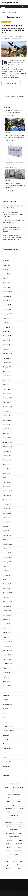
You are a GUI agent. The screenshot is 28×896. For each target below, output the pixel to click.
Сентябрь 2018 (7, 664)
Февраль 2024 (7, 398)
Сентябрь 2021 (7, 513)
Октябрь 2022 (7, 455)
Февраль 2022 (7, 491)
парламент (9, 847)
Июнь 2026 (6, 274)
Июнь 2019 (6, 624)
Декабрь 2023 (7, 407)
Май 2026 (6, 278)
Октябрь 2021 (7, 509)
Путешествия (7, 748)
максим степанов (14, 836)
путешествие (18, 850)
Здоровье (6, 708)
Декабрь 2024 (7, 353)
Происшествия (7, 744)
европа (20, 801)
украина (8, 868)
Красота (5, 713)
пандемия (19, 843)
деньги (8, 801)
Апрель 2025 (7, 336)
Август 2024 (6, 371)
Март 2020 (6, 588)
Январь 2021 (7, 548)
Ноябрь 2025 (7, 305)
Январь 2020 (7, 597)
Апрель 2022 (7, 482)
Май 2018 (6, 677)
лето (21, 833)
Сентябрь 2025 (7, 314)
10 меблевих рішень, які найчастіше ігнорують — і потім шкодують (13, 214)
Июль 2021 (6, 522)
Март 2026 (6, 287)
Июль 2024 (6, 376)
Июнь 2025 (6, 327)
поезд (20, 847)
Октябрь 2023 (7, 416)
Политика (6, 739)
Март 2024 (6, 393)
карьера (9, 826)
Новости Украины (6, 22)
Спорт (5, 757)
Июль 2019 (6, 619)
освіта (8, 843)
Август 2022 (6, 464)
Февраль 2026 (7, 291)
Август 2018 (6, 668)
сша (14, 861)
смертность (9, 858)
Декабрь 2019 (7, 602)
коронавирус (14, 829)
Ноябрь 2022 (7, 451)
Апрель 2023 (7, 433)
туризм (8, 865)
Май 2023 (6, 429)
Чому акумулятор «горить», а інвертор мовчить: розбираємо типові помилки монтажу (13, 237)
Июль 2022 (6, 469)
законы (8, 812)
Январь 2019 (7, 646)
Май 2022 (6, 478)
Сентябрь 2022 (7, 460)
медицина (9, 840)
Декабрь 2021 (7, 500)
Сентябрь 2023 (7, 420)
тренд (21, 861)
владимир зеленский (14, 794)
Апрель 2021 (7, 535)
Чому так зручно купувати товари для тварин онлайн (14, 221)
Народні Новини (9, 2)
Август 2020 (6, 566)
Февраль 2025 (7, 345)
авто (14, 780)
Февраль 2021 (7, 544)
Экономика (6, 766)
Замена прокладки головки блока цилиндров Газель (13, 207)
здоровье (19, 812)
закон (21, 808)
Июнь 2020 (6, 575)
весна (14, 791)
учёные (20, 868)
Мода (5, 717)
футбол (8, 872)
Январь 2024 (7, 402)
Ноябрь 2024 (7, 358)
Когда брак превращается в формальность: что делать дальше (12, 229)
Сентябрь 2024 (7, 367)
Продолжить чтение (11, 83)
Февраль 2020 (7, 593)
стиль (6, 861)
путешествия (14, 854)
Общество (6, 735)
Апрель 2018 (7, 681)
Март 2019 (6, 637)
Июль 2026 (6, 269)
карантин (20, 822)
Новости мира (7, 726)
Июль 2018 (6, 672)
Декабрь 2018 (7, 650)
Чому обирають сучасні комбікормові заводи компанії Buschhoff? (15, 185)
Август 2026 (6, 265)
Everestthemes (15, 894)
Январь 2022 (7, 495)
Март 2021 (6, 540)
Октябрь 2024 (7, 362)
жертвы (14, 805)
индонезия (14, 819)
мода (20, 840)
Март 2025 (6, 340)
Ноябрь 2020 (7, 553)
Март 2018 (6, 686)
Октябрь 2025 (7, 309)
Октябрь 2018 (7, 659)
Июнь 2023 (6, 424)
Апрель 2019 (7, 633)
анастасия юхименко (14, 784)
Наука (5, 722)
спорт (20, 858)
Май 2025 (6, 331)
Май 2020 (6, 579)
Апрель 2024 (7, 389)
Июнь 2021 (6, 526)
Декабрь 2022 (7, 447)
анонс (7, 787)
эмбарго (19, 872)
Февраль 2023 (7, 442)
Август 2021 (6, 517)
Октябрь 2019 (7, 610)
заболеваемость (10, 808)
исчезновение (9, 822)
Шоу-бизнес (7, 762)
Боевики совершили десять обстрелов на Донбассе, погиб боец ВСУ (13, 29)
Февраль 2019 (7, 641)
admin (5, 38)
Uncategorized (7, 704)
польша (8, 850)
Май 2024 (6, 385)
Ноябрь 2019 (7, 606)
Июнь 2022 (6, 473)
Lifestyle (5, 699)
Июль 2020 (6, 571)
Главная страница (7, 12)
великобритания (18, 787)
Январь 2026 (7, 296)
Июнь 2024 (6, 380)
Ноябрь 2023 (7, 411)
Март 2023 (6, 438)
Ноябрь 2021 (7, 504)
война (8, 798)
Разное (7, 107)
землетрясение (14, 815)
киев (20, 826)
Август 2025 (6, 318)
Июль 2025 (6, 322)
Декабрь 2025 (7, 300)
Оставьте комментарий (15, 38)
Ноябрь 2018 (7, 655)
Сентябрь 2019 (7, 615)
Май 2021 (6, 531)
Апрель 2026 (7, 283)
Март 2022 (6, 486)
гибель (19, 798)
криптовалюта (10, 833)
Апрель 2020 (7, 584)
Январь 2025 (7, 349)
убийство (19, 865)
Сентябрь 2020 (7, 562)
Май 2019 (6, 628)
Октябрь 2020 (7, 557)
